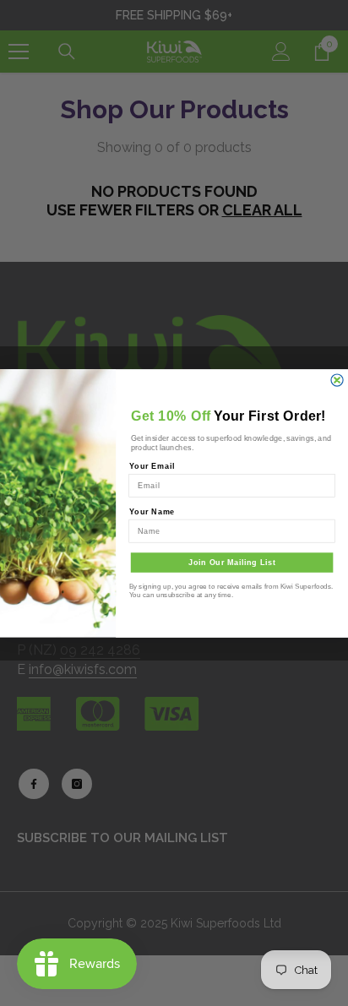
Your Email (152, 466)
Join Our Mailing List (232, 561)
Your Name (152, 511)
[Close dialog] (337, 379)
